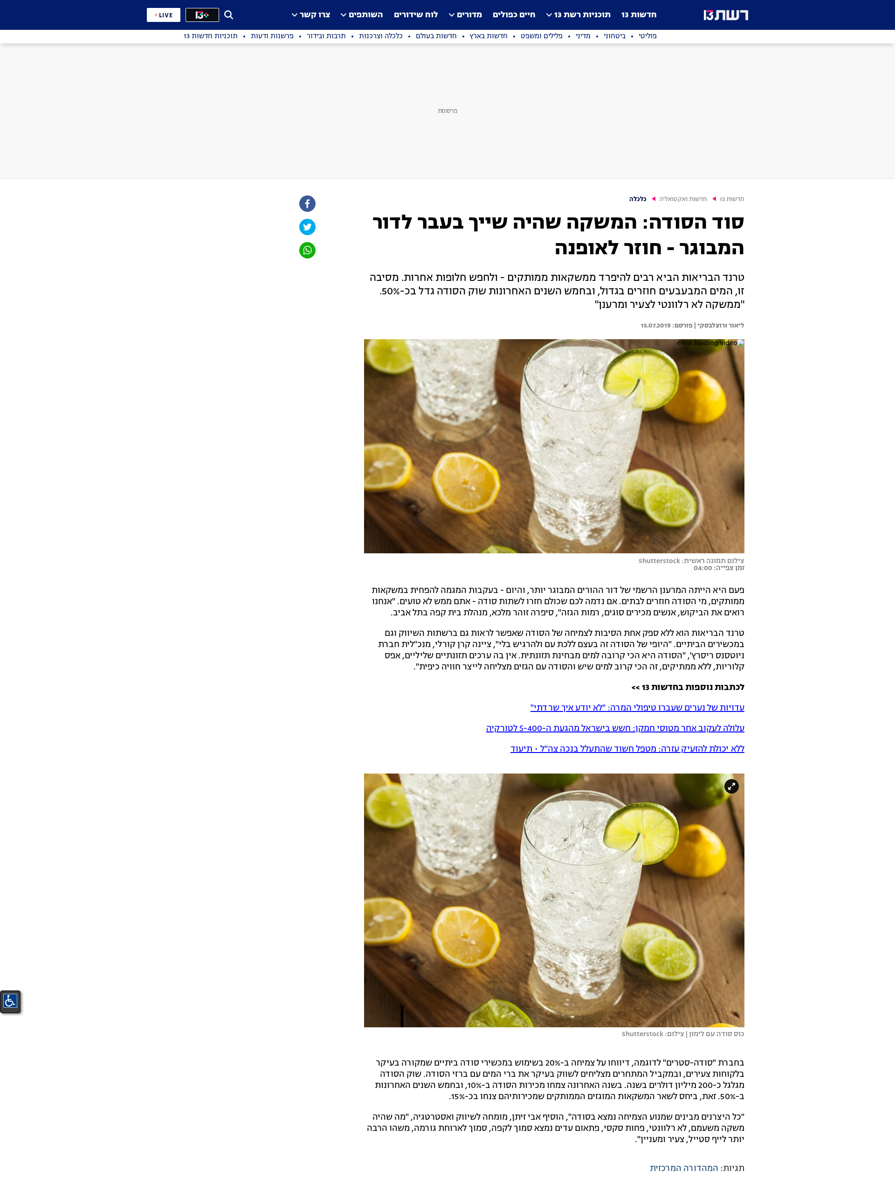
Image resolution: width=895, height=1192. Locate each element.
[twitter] (307, 227)
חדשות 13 (639, 15)
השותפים (366, 15)
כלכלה (638, 199)
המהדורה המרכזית (684, 1168)
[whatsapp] (307, 250)
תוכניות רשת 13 (582, 15)
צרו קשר (315, 15)
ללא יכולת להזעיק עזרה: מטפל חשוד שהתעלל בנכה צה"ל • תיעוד (627, 749)
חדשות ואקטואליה (683, 199)
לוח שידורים (416, 15)
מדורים (469, 15)
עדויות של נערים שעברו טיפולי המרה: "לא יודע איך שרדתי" (637, 708)
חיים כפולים (514, 15)
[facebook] (307, 203)
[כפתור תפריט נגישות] (10, 1001)
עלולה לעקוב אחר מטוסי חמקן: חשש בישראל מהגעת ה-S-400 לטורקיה (615, 728)
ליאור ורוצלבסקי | (718, 325)
